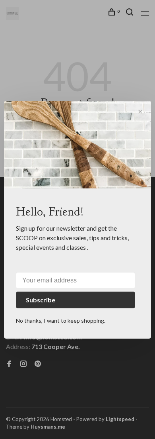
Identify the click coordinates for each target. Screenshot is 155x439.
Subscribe (40, 300)
